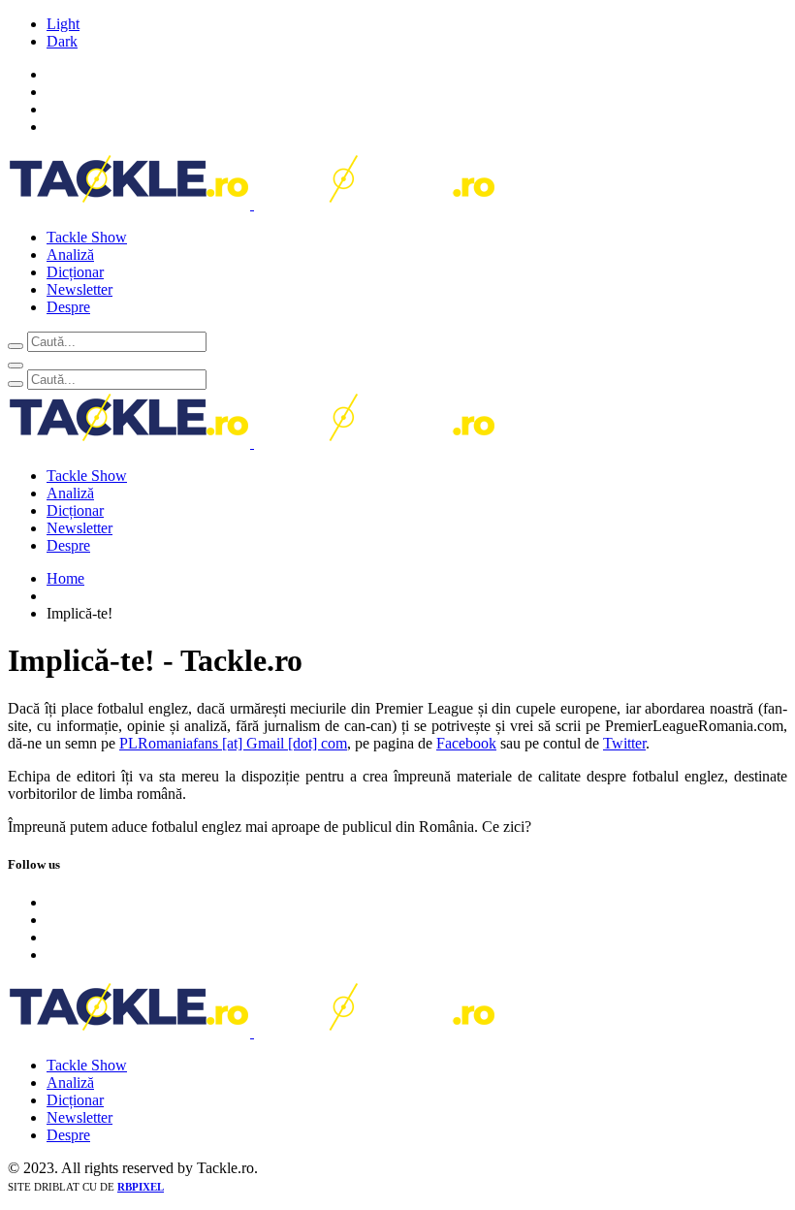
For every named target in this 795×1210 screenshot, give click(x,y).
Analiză (70, 254)
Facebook (466, 743)
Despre (68, 307)
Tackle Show (87, 237)
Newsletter (79, 289)
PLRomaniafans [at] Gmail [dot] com (233, 743)
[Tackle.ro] (252, 204)
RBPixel (140, 1187)
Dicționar (75, 272)
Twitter (624, 743)
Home (65, 578)
